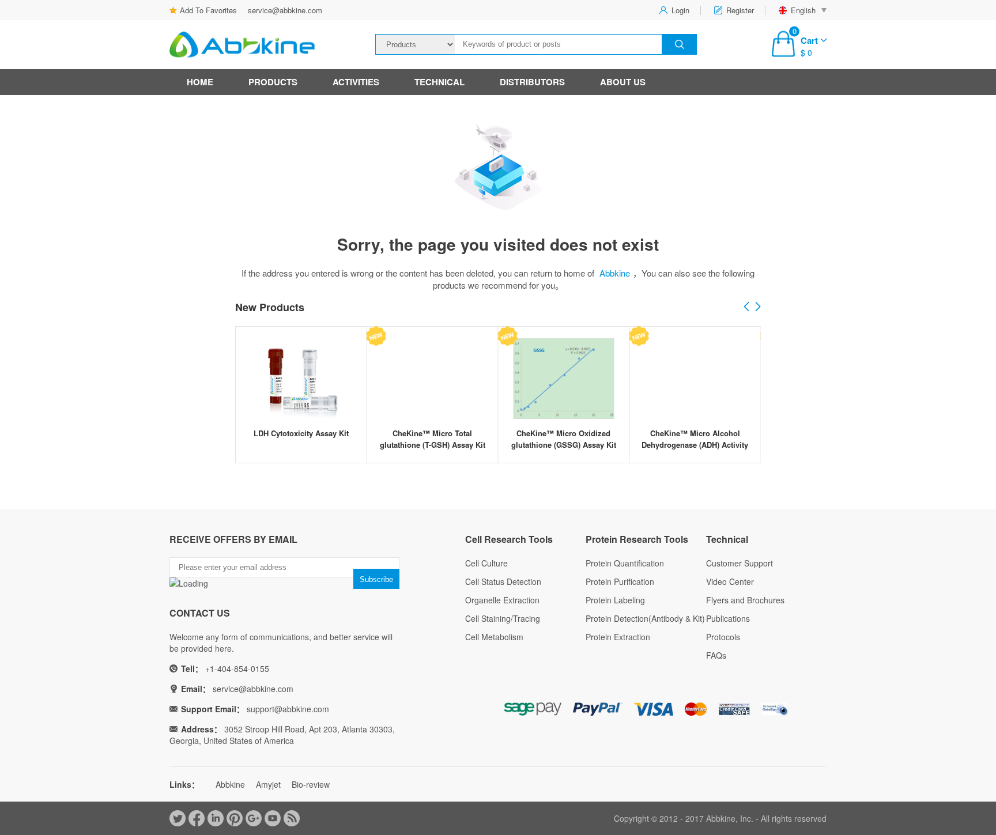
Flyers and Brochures (745, 600)
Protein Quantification (625, 563)
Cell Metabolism (494, 637)
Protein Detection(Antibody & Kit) (645, 618)
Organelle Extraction (502, 600)
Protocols (723, 637)
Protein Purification (620, 581)
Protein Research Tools (637, 539)
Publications (728, 618)
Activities (356, 81)
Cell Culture (486, 563)
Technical (439, 81)
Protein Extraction (618, 637)
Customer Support (739, 563)
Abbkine (614, 273)
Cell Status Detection (503, 581)
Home (200, 81)
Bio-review (311, 784)
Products (272, 81)
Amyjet (268, 784)
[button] (758, 307)
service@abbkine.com (285, 10)
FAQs (716, 655)
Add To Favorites (208, 10)
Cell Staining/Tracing (502, 618)
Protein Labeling (615, 600)
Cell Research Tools (509, 539)
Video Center (730, 581)
